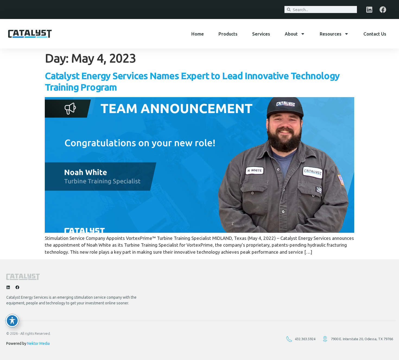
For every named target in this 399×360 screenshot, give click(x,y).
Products (227, 33)
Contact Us (374, 33)
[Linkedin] (369, 9)
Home (197, 33)
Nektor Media (38, 343)
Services (261, 33)
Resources (330, 33)
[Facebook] (382, 9)
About (291, 33)
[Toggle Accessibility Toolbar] (12, 320)
